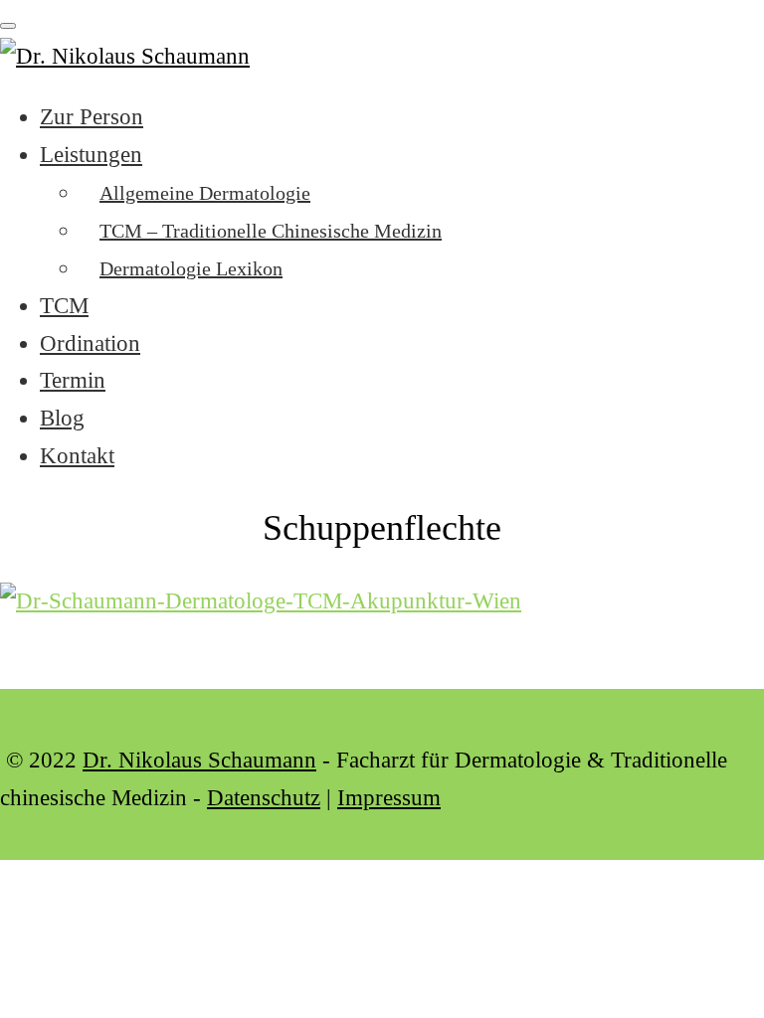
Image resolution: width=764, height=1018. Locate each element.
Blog (62, 418)
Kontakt (77, 455)
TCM (64, 305)
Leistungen (91, 154)
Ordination (90, 343)
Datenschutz (263, 797)
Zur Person (91, 116)
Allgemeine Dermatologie (204, 193)
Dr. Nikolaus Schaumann (199, 760)
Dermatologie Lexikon (191, 268)
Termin (72, 380)
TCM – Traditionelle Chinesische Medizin (270, 231)
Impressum (389, 797)
